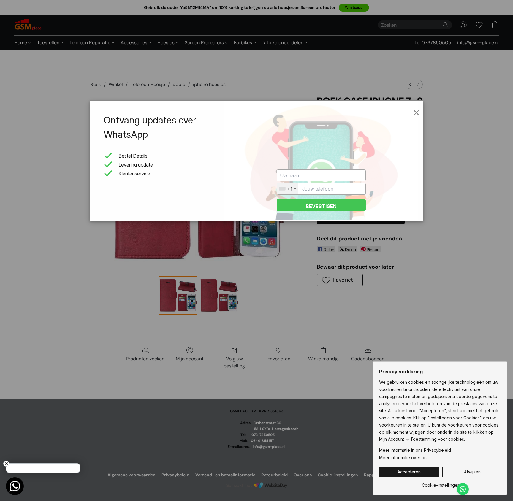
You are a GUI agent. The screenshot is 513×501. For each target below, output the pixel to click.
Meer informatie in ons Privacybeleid (415, 450)
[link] (440, 483)
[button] (409, 472)
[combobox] (287, 188)
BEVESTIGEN (321, 206)
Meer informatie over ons (404, 457)
